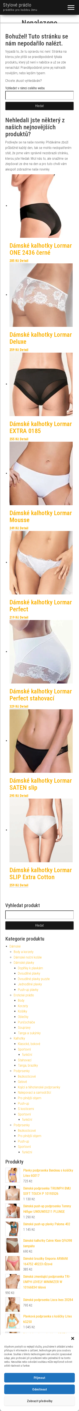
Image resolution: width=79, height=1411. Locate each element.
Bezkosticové (27, 1076)
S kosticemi (26, 1109)
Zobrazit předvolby (39, 1401)
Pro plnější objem (29, 1098)
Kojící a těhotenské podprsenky (39, 1087)
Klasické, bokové (29, 1044)
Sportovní (24, 1049)
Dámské (15, 946)
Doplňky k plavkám (30, 968)
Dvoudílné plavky (29, 973)
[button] (73, 1338)
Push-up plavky (28, 990)
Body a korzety (23, 952)
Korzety (23, 1006)
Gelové (22, 1082)
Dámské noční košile (28, 957)
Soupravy (24, 1028)
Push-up (23, 1104)
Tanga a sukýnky (29, 1033)
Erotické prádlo (24, 995)
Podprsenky (22, 1071)
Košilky (22, 1011)
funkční (27, 1055)
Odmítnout (39, 1389)
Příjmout (39, 1378)
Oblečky (23, 1017)
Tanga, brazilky (28, 1065)
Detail (24, 261)
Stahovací (24, 1060)
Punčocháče (26, 1022)
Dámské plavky (24, 963)
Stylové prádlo (17, 5)
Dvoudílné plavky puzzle (34, 979)
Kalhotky (19, 1038)
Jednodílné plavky (30, 984)
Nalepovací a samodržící (34, 1093)
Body (21, 1000)
